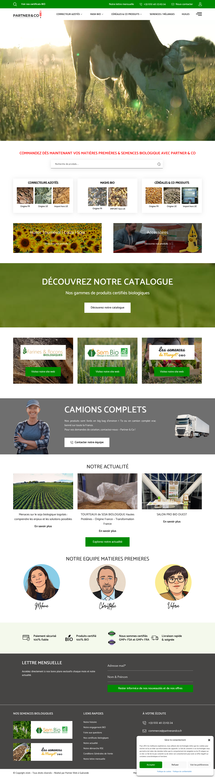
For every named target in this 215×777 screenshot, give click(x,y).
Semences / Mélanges (162, 14)
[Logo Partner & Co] (27, 14)
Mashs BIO (107, 182)
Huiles (185, 14)
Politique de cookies (164, 771)
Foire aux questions (92, 733)
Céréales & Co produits (125, 14)
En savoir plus (43, 526)
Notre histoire (90, 722)
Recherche (158, 164)
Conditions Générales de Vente (98, 754)
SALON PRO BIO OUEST (172, 514)
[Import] (61, 195)
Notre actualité (90, 743)
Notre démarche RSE (93, 748)
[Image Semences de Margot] (22, 752)
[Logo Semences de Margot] (51, 752)
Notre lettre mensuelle (94, 759)
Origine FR (25, 206)
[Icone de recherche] (15, 4)
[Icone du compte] (200, 4)
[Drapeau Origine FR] (25, 195)
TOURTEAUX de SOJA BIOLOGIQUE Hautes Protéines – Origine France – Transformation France (107, 519)
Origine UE (43, 206)
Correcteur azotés (68, 14)
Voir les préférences (199, 765)
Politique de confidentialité (182, 771)
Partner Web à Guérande (77, 773)
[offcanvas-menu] (199, 14)
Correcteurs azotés (43, 182)
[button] (209, 740)
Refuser (175, 765)
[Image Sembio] (22, 730)
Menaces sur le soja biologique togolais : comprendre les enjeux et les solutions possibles (43, 517)
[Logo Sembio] (51, 730)
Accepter (151, 765)
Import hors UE (61, 206)
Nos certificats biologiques (96, 738)
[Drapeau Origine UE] (43, 195)
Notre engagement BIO (94, 727)
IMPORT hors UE (117, 209)
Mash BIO (95, 14)
